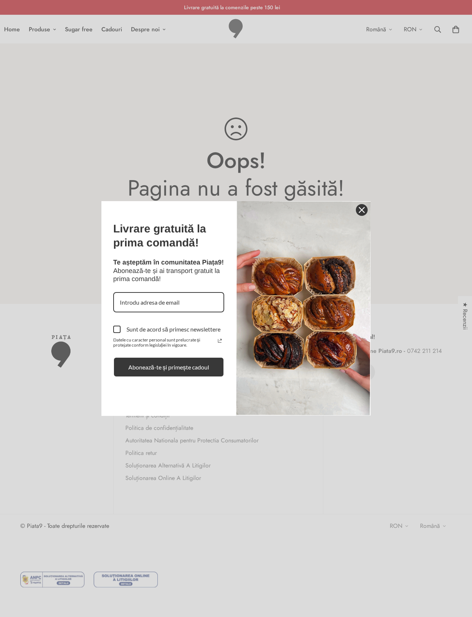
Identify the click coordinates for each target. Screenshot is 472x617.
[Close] (362, 210)
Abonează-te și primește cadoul (168, 367)
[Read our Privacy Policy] (219, 340)
